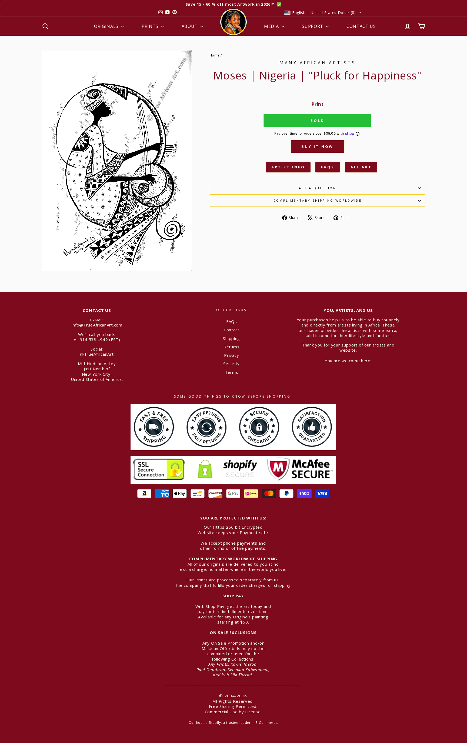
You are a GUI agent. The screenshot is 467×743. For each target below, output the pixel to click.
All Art (361, 167)
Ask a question (317, 188)
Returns (232, 346)
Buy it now (317, 146)
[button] (322, 12)
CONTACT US (361, 26)
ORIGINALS (107, 26)
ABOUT (190, 26)
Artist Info (288, 167)
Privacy (231, 355)
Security (231, 363)
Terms (231, 372)
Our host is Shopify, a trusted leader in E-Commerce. (233, 722)
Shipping (231, 338)
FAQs (328, 167)
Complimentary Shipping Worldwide (317, 200)
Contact (231, 329)
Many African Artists (317, 63)
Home (215, 55)
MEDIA (272, 26)
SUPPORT (313, 26)
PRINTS (151, 26)
